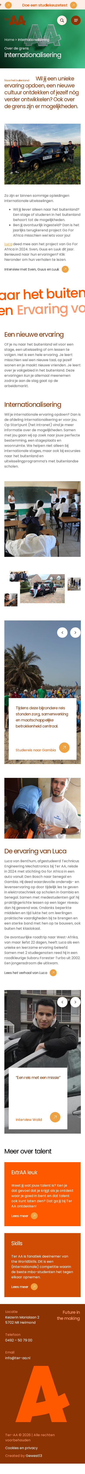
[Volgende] (75, 632)
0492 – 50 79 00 (18, 1340)
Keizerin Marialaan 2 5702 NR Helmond (22, 1320)
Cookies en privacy (21, 1447)
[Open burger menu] (76, 20)
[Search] (62, 20)
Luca (8, 244)
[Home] (15, 20)
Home (9, 39)
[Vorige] (62, 632)
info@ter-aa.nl (17, 1357)
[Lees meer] (42, 1194)
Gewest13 (34, 1455)
